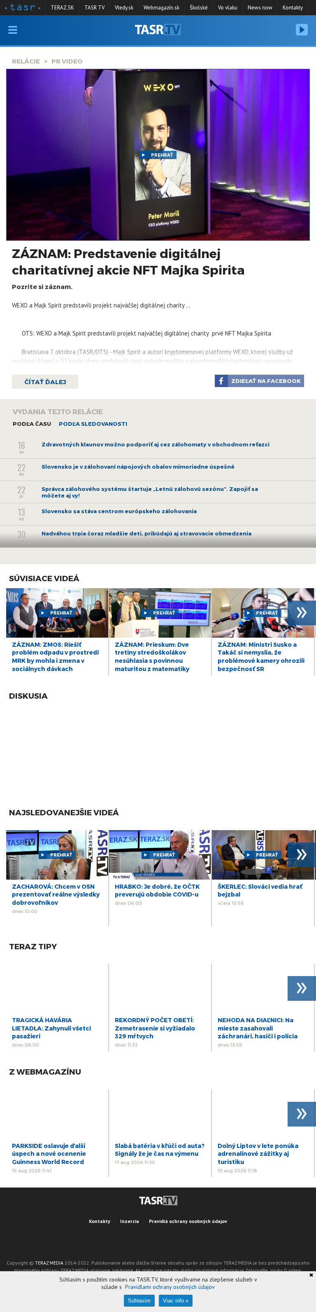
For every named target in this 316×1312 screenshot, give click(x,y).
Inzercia (129, 1221)
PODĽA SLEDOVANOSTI (93, 423)
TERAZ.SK (62, 7)
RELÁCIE (26, 61)
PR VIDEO (67, 61)
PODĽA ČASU (32, 423)
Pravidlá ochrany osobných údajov (188, 1221)
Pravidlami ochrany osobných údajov (170, 1287)
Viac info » (175, 1301)
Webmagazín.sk (161, 7)
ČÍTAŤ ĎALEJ (45, 381)
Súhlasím (139, 1301)
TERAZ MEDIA (49, 1263)
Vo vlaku (227, 7)
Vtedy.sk (124, 7)
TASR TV (94, 7)
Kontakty (293, 7)
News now (260, 7)
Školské (199, 7)
